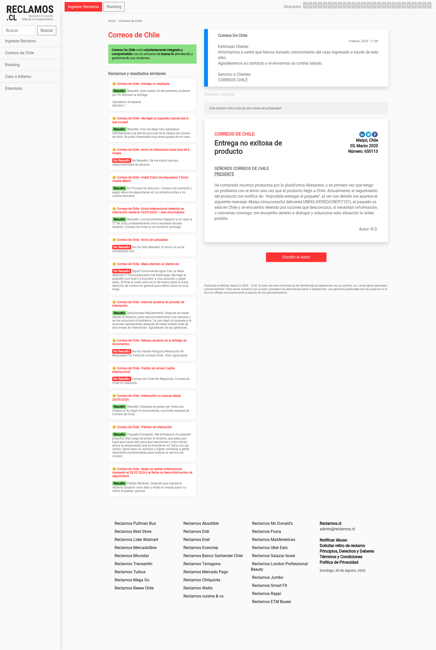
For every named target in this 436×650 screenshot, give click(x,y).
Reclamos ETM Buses (271, 601)
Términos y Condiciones (341, 556)
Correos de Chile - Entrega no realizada (143, 84)
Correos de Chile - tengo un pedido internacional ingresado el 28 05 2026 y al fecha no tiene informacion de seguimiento (152, 472)
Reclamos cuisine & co (203, 596)
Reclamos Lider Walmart (136, 539)
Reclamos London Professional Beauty (279, 566)
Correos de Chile (19, 52)
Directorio (13, 88)
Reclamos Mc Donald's (272, 523)
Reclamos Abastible (201, 523)
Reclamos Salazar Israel (273, 555)
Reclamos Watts (197, 588)
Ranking (12, 64)
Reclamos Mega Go (132, 580)
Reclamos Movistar (132, 555)
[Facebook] (375, 134)
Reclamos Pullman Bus (135, 523)
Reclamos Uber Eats (270, 547)
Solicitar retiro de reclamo (342, 545)
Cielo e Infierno (18, 76)
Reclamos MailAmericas (273, 539)
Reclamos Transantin (133, 563)
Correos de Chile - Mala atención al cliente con (148, 264)
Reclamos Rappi (266, 593)
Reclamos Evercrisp (200, 547)
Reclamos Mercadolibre (135, 547)
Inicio (112, 21)
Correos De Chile (234, 134)
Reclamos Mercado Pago (205, 571)
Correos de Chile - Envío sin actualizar (142, 240)
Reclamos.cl (330, 523)
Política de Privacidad (339, 562)
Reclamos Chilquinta (201, 580)
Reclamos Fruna (266, 531)
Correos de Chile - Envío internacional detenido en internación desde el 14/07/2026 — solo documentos (148, 210)
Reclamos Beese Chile (134, 588)
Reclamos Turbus (130, 571)
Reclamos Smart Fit (269, 585)
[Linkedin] (362, 134)
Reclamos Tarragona (202, 563)
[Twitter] (368, 134)
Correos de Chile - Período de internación (144, 427)
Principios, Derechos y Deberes (347, 551)
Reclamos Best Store (133, 531)
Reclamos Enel (196, 539)
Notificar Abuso (333, 540)
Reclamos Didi (196, 531)
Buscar (47, 30)
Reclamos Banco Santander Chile (213, 555)
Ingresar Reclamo (20, 41)
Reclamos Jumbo (267, 577)
